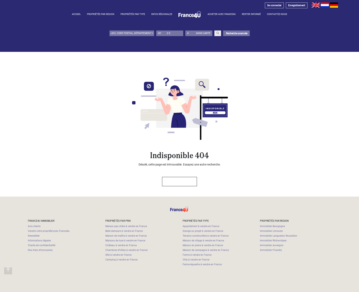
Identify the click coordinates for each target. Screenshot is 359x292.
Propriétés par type (132, 14)
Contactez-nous (277, 14)
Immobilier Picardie (271, 250)
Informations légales (39, 240)
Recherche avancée (236, 33)
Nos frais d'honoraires (40, 250)
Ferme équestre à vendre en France (202, 264)
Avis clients (34, 226)
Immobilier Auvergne (271, 245)
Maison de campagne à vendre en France (206, 250)
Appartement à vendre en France (201, 226)
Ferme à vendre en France (197, 254)
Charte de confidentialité (41, 245)
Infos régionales (161, 14)
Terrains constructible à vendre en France (206, 235)
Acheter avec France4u (222, 14)
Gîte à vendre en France (118, 254)
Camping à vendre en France (121, 259)
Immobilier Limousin (271, 231)
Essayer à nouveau (177, 181)
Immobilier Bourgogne (272, 226)
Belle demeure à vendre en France (124, 231)
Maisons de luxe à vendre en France (125, 240)
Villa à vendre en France (196, 259)
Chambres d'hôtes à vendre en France (126, 250)
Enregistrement (296, 5)
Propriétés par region (100, 14)
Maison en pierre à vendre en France (203, 245)
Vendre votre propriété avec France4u (49, 231)
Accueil (76, 14)
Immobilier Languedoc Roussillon (278, 235)
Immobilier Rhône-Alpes (273, 240)
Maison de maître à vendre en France (126, 235)
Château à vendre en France (121, 245)
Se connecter (274, 5)
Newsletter (34, 235)
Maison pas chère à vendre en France (126, 226)
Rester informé (251, 14)
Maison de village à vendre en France (203, 240)
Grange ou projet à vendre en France (203, 231)
